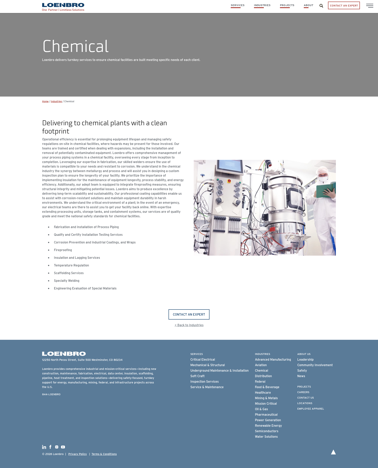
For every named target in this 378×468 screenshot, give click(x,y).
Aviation (261, 365)
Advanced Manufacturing (273, 359)
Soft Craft (197, 376)
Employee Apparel (310, 408)
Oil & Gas (261, 409)
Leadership (305, 359)
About (308, 5)
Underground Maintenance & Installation (219, 370)
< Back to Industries (189, 325)
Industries (262, 5)
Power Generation (268, 420)
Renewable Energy (268, 425)
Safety (302, 370)
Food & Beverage (267, 387)
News (301, 376)
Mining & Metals (266, 398)
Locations (304, 403)
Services (238, 5)
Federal (260, 381)
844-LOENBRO (51, 394)
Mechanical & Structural (207, 365)
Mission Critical (266, 403)
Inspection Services (204, 381)
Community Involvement (315, 365)
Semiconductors (266, 431)
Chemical (261, 370)
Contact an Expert (344, 5)
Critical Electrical (202, 359)
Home (45, 101)
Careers (303, 392)
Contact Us (305, 397)
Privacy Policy (77, 454)
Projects (287, 5)
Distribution (263, 376)
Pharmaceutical (266, 414)
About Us (303, 354)
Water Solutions (266, 436)
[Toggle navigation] (370, 6)
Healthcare (263, 392)
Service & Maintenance (207, 387)
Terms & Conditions (104, 454)
